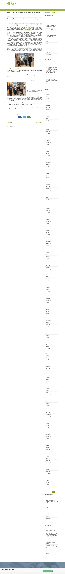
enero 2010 (48, 412)
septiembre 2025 (48, 116)
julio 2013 (47, 390)
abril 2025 (47, 127)
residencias (48, 52)
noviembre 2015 (48, 372)
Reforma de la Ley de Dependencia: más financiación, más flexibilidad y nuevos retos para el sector (51, 30)
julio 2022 (47, 199)
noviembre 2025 (48, 111)
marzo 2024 (48, 155)
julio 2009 (47, 423)
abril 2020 (47, 258)
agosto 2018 (48, 302)
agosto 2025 (48, 118)
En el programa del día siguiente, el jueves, (14, 68)
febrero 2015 (48, 383)
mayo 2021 (47, 230)
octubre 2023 (48, 166)
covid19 (47, 43)
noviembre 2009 (48, 416)
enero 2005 (48, 473)
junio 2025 (47, 122)
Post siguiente (39, 122)
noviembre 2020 (48, 243)
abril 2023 (47, 179)
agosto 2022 (48, 197)
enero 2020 (48, 265)
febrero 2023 (48, 184)
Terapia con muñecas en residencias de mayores (51, 76)
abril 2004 (47, 484)
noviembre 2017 (48, 322)
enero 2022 (48, 212)
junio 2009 (47, 425)
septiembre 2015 (48, 377)
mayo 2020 (47, 256)
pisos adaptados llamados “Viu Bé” (14, 33)
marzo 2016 (48, 364)
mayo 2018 (47, 309)
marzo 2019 (48, 287)
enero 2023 (48, 186)
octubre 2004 (48, 480)
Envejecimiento (48, 45)
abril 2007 (47, 458)
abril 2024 (47, 153)
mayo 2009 (47, 427)
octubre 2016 (48, 348)
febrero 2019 (48, 289)
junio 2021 (47, 228)
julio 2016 (47, 355)
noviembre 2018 (48, 296)
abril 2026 (47, 100)
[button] (21, 572)
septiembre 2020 (48, 247)
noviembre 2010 (48, 394)
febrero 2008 (48, 449)
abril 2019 (47, 285)
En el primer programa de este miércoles (14, 23)
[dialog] (32, 571)
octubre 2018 (48, 298)
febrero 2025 (48, 131)
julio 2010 (47, 399)
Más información (13, 571)
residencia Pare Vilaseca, (27, 28)
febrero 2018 (48, 315)
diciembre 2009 (48, 414)
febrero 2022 (48, 210)
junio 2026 (47, 96)
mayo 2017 (47, 335)
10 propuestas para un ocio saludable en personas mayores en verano (52, 22)
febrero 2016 (48, 366)
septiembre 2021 (48, 221)
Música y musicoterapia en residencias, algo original (51, 80)
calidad (47, 41)
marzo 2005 (48, 469)
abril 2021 (47, 232)
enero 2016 (48, 368)
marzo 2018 (48, 313)
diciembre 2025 (48, 109)
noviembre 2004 (48, 478)
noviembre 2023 (48, 164)
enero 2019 (48, 291)
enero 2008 (48, 451)
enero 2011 (48, 392)
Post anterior (10, 122)
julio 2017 (47, 331)
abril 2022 (47, 206)
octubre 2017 (48, 324)
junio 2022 (47, 201)
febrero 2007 (48, 460)
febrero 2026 (48, 105)
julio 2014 (47, 388)
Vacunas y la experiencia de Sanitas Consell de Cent (51, 64)
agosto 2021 (48, 223)
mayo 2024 (47, 151)
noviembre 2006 (48, 462)
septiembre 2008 (48, 436)
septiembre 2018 (48, 300)
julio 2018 (47, 304)
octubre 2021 (48, 219)
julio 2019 (47, 278)
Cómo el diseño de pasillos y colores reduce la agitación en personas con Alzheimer (51, 35)
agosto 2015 (48, 379)
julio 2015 (47, 381)
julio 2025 (47, 120)
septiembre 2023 (48, 168)
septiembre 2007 (48, 456)
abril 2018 (47, 311)
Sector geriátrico (48, 54)
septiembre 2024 (48, 142)
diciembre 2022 (48, 188)
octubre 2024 (48, 140)
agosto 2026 (48, 92)
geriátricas (47, 514)
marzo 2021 (48, 234)
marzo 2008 (48, 447)
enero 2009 (48, 432)
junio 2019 (47, 280)
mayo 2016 (47, 359)
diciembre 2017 (48, 320)
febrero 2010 (48, 410)
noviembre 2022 (48, 190)
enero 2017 (48, 344)
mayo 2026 (47, 98)
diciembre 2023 (48, 162)
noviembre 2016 (48, 346)
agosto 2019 (48, 276)
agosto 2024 (48, 144)
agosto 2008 (48, 438)
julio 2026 (47, 94)
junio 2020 (47, 254)
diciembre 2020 (48, 241)
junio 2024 (47, 149)
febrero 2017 (48, 342)
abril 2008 (47, 445)
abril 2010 (47, 405)
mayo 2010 (47, 403)
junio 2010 (47, 401)
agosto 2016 (48, 353)
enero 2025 (48, 133)
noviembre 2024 (48, 138)
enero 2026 (48, 107)
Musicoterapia (48, 79)
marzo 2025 (48, 129)
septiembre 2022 (48, 195)
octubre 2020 (48, 245)
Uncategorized (48, 56)
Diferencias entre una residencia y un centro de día (51, 18)
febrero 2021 (48, 236)
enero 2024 (48, 160)
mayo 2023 (47, 177)
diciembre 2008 (48, 434)
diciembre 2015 (48, 370)
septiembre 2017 (48, 326)
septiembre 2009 (48, 421)
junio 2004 (47, 482)
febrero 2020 (48, 263)
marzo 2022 (48, 208)
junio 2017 (47, 333)
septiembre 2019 (48, 274)
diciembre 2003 (48, 489)
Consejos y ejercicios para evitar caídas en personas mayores (51, 26)
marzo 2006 (48, 467)
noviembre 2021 (48, 217)
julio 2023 (47, 173)
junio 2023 (47, 175)
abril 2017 (47, 337)
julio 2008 (47, 440)
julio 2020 (47, 252)
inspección (47, 50)
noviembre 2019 (48, 269)
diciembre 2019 (48, 267)
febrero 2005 (48, 471)
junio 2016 (47, 357)
